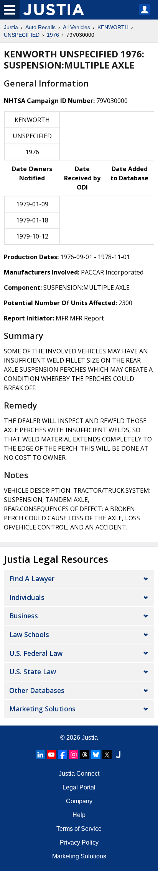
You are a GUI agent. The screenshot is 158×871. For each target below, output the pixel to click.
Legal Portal (79, 787)
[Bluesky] (95, 754)
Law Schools (29, 634)
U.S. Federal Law (36, 653)
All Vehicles (76, 27)
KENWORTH (112, 27)
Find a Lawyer (31, 578)
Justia (11, 27)
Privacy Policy (79, 842)
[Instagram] (73, 754)
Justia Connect (79, 773)
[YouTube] (51, 754)
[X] (107, 754)
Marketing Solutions (42, 708)
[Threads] (84, 754)
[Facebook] (62, 754)
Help (79, 815)
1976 (53, 35)
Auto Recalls (40, 27)
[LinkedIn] (40, 754)
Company (79, 801)
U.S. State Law (32, 671)
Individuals (26, 597)
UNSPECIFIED (22, 35)
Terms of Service (79, 828)
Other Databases (36, 690)
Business (23, 615)
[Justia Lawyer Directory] (118, 754)
